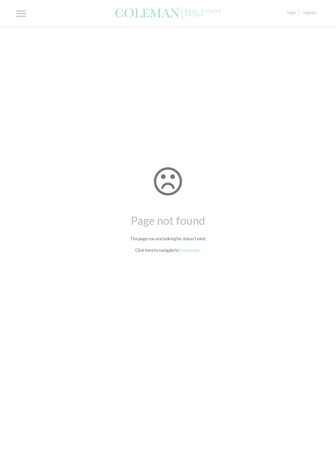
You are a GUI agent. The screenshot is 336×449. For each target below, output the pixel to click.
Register (310, 12)
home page (189, 250)
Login (291, 12)
